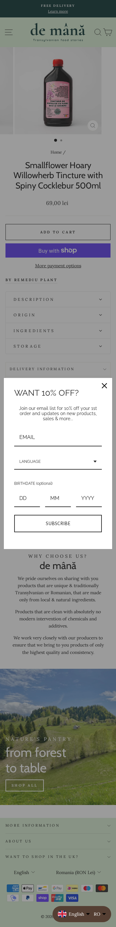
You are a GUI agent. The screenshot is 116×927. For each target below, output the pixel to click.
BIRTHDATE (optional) (33, 483)
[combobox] (58, 462)
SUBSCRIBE (58, 523)
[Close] (104, 385)
